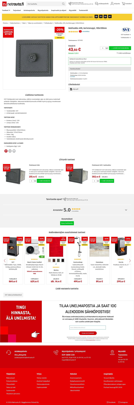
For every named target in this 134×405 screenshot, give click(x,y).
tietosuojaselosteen (90, 340)
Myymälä (121, 351)
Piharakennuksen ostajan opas (115, 384)
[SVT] (126, 30)
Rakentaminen (15, 23)
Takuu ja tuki (10, 387)
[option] (50, 260)
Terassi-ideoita (109, 378)
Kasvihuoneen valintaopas (113, 381)
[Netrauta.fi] (13, 4)
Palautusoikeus (11, 381)
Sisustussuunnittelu (77, 384)
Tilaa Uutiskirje (88, 333)
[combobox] (46, 4)
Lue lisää (72, 76)
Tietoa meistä (41, 378)
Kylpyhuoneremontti (77, 381)
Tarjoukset (17, 10)
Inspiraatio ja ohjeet (58, 10)
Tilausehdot (10, 384)
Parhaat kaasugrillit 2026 (113, 387)
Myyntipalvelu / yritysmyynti (73, 351)
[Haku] (63, 4)
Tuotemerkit (83, 10)
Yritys (39, 374)
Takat (24, 23)
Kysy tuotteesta (67, 223)
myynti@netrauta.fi (69, 360)
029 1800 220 (68, 354)
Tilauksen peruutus (13, 394)
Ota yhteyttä (20, 354)
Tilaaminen (10, 374)
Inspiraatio (108, 374)
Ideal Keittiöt (75, 390)
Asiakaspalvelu (29, 10)
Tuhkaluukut (48, 23)
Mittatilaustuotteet (77, 387)
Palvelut (73, 374)
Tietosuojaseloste (43, 384)
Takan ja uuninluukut (35, 23)
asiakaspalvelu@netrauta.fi (24, 357)
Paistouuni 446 (34, 165)
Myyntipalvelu (43, 10)
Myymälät (72, 10)
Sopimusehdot (42, 387)
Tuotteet (5, 10)
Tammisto (122, 354)
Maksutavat (10, 378)
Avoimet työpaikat (43, 381)
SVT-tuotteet (125, 34)
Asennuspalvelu (76, 378)
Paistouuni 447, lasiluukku (101, 165)
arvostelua (84, 31)
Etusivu (5, 23)
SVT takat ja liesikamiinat (13, 295)
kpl (35, 181)
